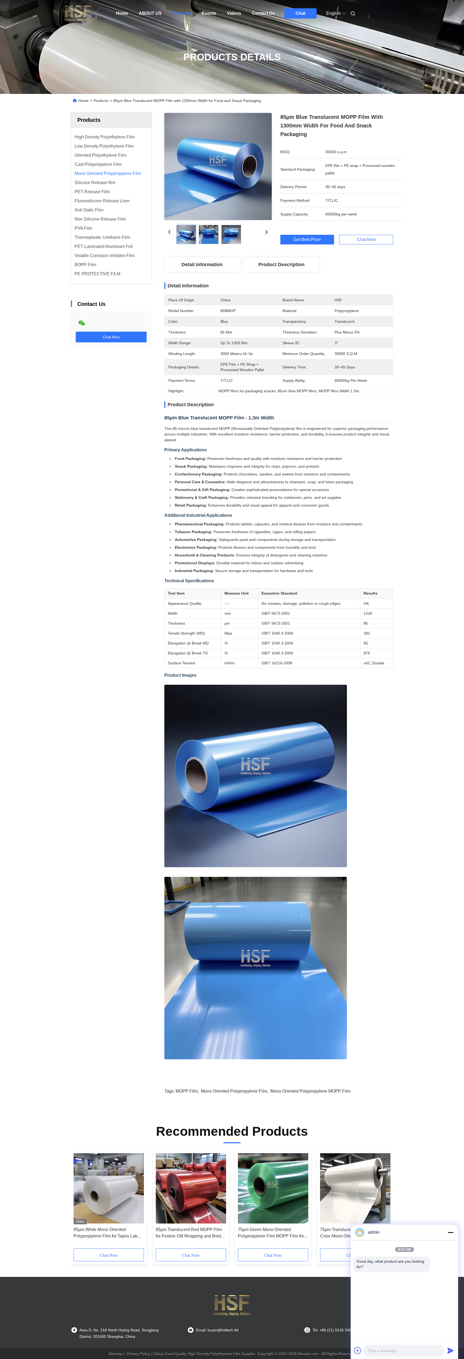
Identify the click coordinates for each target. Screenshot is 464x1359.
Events (209, 13)
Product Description (281, 264)
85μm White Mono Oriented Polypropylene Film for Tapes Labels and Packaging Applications (108, 1233)
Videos (234, 13)
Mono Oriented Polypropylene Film (234, 1091)
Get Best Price (307, 239)
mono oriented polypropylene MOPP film (310, 1091)
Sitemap (115, 1353)
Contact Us (263, 13)
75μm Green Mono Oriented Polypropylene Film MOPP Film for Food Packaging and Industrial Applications (271, 1233)
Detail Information (202, 264)
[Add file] (357, 1350)
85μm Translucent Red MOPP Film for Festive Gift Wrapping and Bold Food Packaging (189, 1233)
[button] (80, 1201)
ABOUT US (150, 13)
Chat (300, 13)
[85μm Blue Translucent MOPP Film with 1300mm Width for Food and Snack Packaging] (218, 166)
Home (122, 13)
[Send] (450, 1350)
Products (181, 13)
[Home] (78, 13)
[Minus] (450, 1232)
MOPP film (187, 1091)
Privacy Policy (138, 1353)
